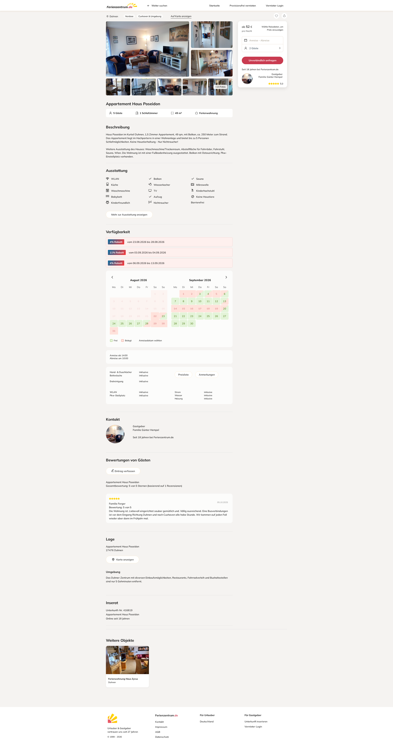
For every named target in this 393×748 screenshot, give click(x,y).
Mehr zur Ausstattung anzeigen (129, 214)
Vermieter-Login (274, 5)
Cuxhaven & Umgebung (149, 16)
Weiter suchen (159, 5)
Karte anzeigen (125, 559)
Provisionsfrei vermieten (243, 5)
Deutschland (207, 721)
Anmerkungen (207, 374)
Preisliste (183, 374)
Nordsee (129, 16)
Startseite (214, 5)
